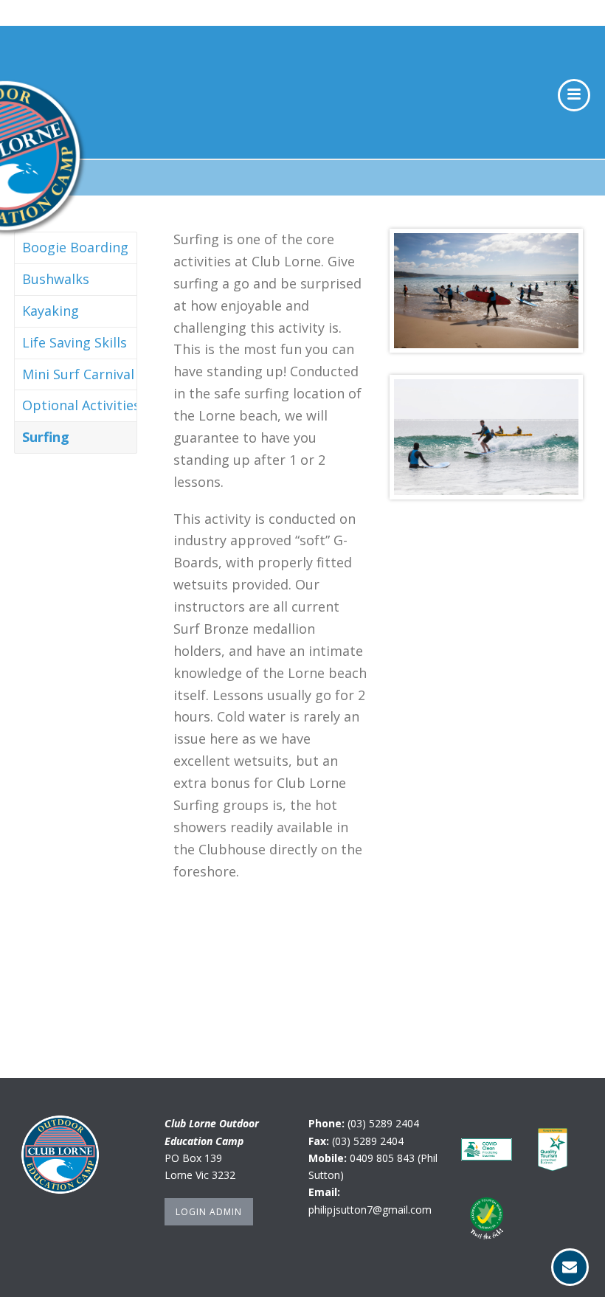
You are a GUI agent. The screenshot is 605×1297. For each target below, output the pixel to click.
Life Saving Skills (74, 342)
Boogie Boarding (75, 247)
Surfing (45, 437)
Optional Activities (81, 405)
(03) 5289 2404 (383, 1123)
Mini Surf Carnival (78, 374)
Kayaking (50, 310)
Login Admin (209, 1212)
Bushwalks (55, 279)
